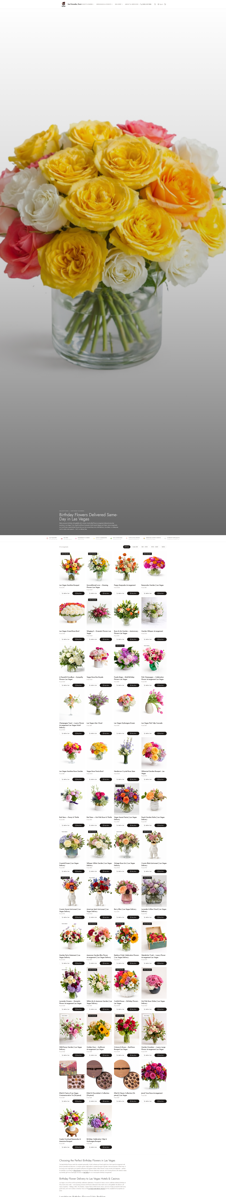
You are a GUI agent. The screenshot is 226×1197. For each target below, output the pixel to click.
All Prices (126, 547)
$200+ (163, 547)
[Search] (155, 4)
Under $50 (135, 547)
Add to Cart (66, 593)
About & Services (131, 4)
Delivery (118, 4)
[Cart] (165, 4)
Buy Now (79, 593)
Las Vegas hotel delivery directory (96, 1188)
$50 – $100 (145, 547)
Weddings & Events (103, 4)
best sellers (86, 1172)
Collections (64, 511)
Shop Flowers (87, 4)
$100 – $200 (154, 547)
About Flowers (77, 1170)
